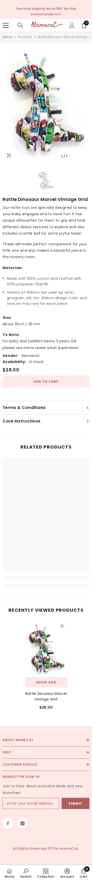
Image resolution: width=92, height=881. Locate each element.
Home (7, 37)
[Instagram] (22, 823)
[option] (46, 103)
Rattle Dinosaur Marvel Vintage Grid (46, 696)
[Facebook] (8, 823)
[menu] (6, 25)
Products (25, 37)
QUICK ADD (46, 682)
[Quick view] (62, 626)
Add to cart (46, 381)
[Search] (20, 25)
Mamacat (30, 355)
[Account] (72, 25)
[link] (46, 578)
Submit (75, 803)
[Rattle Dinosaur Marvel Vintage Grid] (46, 649)
